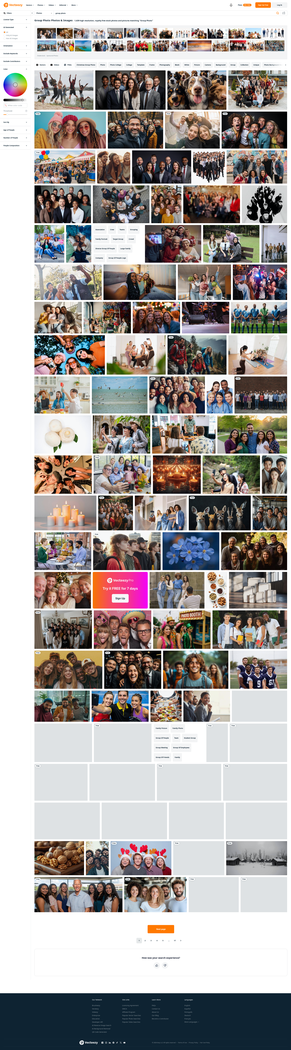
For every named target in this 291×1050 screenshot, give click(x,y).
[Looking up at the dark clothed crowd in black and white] (264, 204)
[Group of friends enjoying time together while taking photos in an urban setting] (259, 706)
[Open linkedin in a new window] (110, 1042)
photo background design (274, 65)
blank (177, 65)
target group (118, 239)
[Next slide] (283, 65)
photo (102, 65)
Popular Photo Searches (131, 1019)
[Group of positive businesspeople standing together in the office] (274, 244)
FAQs (154, 1005)
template (140, 65)
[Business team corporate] (209, 167)
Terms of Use (182, 1043)
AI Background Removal (101, 1029)
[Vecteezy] (13, 5)
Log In (279, 5)
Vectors (29, 5)
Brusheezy (96, 1005)
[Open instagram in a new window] (106, 1042)
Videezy (95, 1012)
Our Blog (155, 1015)
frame (151, 65)
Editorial (62, 5)
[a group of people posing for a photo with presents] (173, 244)
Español (187, 1009)
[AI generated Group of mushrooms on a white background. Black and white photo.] (256, 821)
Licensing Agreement (130, 1005)
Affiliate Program (128, 1012)
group (233, 65)
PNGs (69, 65)
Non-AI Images (12, 38)
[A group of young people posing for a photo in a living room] (63, 629)
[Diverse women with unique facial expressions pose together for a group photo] (67, 821)
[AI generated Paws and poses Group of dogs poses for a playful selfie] (196, 90)
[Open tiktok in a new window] (117, 1042)
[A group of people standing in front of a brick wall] (261, 395)
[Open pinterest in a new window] (113, 1042)
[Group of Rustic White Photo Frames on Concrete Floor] (258, 590)
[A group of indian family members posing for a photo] (252, 434)
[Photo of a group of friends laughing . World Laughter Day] (113, 167)
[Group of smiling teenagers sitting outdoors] (49, 244)
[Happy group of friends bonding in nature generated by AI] (254, 551)
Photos (40, 5)
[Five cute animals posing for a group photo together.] (220, 513)
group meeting (162, 747)
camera (208, 65)
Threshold (7, 111)
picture (197, 65)
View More (274, 46)
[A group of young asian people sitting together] (270, 513)
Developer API (97, 1022)
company (99, 258)
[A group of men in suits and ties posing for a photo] (198, 858)
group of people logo (117, 258)
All (7, 32)
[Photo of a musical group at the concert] (205, 317)
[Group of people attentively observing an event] (127, 551)
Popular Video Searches (131, 1022)
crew (112, 229)
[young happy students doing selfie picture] (192, 130)
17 (175, 940)
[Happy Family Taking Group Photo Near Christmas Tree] (62, 590)
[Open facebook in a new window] (102, 1042)
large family (125, 248)
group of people (162, 738)
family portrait (101, 239)
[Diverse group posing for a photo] (78, 894)
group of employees (181, 747)
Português (188, 1012)
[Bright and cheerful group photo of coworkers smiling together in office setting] (155, 894)
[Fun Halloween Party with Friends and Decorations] (258, 743)
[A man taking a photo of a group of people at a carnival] (64, 167)
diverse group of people (105, 248)
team (176, 738)
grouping (134, 229)
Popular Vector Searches (131, 1015)
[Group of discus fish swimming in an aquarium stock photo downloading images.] (255, 782)
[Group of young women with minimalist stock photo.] (204, 282)
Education (96, 1019)
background (220, 65)
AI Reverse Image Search (101, 1025)
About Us (155, 1012)
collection (244, 65)
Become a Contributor (160, 1019)
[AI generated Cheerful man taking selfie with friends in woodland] (135, 130)
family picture (161, 728)
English (187, 1005)
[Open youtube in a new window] (124, 1042)
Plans (240, 5)
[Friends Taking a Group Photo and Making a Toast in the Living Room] (139, 282)
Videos (51, 5)
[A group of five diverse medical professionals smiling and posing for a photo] (220, 395)
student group (190, 738)
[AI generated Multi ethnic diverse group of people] (177, 395)
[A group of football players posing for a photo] (258, 670)
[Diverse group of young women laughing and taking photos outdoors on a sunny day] (69, 355)
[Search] (277, 13)
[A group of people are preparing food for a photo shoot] (166, 706)
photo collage (115, 65)
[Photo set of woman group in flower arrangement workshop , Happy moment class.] (107, 317)
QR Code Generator (99, 1032)
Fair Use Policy (205, 1043)
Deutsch (187, 1015)
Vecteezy (95, 1009)
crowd (131, 239)
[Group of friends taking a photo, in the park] (177, 590)
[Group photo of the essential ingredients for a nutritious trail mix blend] (216, 590)
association (100, 229)
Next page (161, 929)
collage (129, 65)
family (177, 757)
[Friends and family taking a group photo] (115, 513)
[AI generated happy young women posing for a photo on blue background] (70, 130)
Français (187, 1019)
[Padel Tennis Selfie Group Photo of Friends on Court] (120, 706)
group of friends (162, 757)
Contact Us (156, 1009)
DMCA (124, 1009)
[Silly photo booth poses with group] (254, 130)
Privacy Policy (193, 1043)
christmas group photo (86, 65)
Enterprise (96, 1015)
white (186, 65)
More (73, 5)
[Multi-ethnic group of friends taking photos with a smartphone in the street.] (161, 513)
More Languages (190, 1022)
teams (122, 229)
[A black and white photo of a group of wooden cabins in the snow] (256, 858)
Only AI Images (12, 35)
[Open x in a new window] (121, 1042)
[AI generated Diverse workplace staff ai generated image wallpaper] (130, 90)
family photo (178, 728)
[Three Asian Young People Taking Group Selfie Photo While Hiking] (231, 474)
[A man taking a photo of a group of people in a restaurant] (184, 434)
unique (256, 65)
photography (165, 65)
